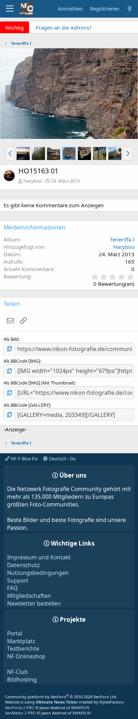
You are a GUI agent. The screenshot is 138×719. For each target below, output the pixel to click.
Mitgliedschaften (29, 596)
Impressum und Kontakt (39, 557)
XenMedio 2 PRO (20, 712)
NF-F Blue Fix (24, 458)
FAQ (12, 588)
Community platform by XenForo (61, 696)
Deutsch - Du (62, 458)
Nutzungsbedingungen (38, 573)
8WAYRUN (80, 707)
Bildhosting (22, 679)
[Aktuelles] (130, 8)
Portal (14, 633)
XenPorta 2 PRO (19, 707)
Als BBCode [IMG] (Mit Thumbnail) (39, 383)
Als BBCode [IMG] (22, 361)
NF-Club (17, 672)
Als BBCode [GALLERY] (27, 405)
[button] (10, 153)
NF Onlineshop (26, 656)
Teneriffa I (122, 239)
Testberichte (23, 648)
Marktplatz (21, 641)
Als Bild (11, 339)
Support (17, 580)
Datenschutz (23, 565)
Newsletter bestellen (34, 603)
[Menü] (9, 9)
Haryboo (32, 181)
